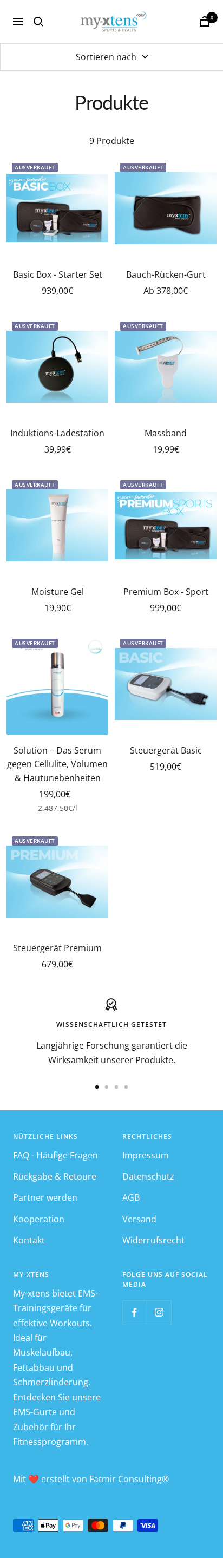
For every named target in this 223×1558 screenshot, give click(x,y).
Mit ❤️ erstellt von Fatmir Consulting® (91, 1479)
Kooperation (38, 1219)
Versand (139, 1219)
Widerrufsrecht (153, 1240)
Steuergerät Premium (57, 948)
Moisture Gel (57, 592)
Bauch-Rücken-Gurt (166, 274)
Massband (166, 433)
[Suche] (38, 22)
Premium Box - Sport (165, 592)
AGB (131, 1197)
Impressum (145, 1155)
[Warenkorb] (204, 21)
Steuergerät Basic (166, 750)
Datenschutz (148, 1176)
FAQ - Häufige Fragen (55, 1155)
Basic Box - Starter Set (57, 274)
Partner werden (45, 1197)
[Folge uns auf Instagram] (159, 1312)
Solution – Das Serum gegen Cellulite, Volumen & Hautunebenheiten (57, 764)
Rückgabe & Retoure (54, 1176)
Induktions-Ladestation (57, 433)
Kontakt (29, 1240)
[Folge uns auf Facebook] (134, 1312)
